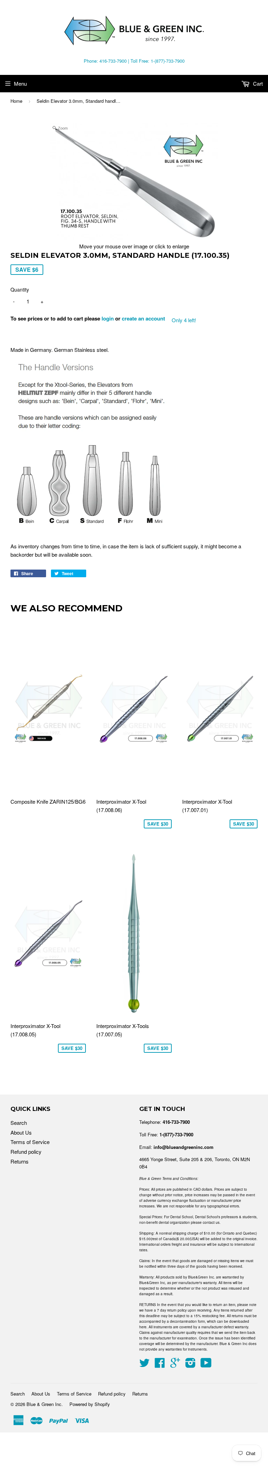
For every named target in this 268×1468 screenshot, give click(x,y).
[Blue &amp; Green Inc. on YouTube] (206, 1364)
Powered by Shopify (89, 1404)
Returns (19, 1161)
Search (18, 1122)
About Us (21, 1132)
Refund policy (26, 1151)
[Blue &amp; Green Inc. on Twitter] (144, 1364)
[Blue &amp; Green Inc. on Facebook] (160, 1364)
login (108, 318)
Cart (257, 83)
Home (16, 101)
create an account (143, 318)
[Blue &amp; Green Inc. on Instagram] (190, 1364)
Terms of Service (30, 1141)
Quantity (19, 289)
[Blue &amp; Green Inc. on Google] (175, 1364)
